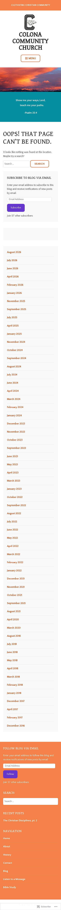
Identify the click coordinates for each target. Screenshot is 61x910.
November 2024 (16, 342)
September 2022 (16, 505)
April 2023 (12, 472)
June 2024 (12, 382)
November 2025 (16, 301)
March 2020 (14, 627)
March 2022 (13, 554)
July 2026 (12, 260)
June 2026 (12, 268)
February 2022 (15, 562)
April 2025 (13, 325)
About (6, 846)
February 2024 (15, 407)
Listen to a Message (14, 879)
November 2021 (16, 587)
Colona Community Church (31, 41)
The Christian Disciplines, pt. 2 (20, 820)
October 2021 (14, 595)
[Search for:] (16, 163)
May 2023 (12, 464)
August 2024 (14, 366)
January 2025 (14, 333)
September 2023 (16, 448)
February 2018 (15, 684)
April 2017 (12, 709)
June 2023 (12, 456)
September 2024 (16, 358)
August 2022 (14, 513)
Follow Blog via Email (21, 748)
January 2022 (14, 570)
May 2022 (12, 537)
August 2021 (13, 611)
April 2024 (13, 391)
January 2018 (14, 693)
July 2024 (12, 374)
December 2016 (16, 725)
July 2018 (12, 644)
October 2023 (15, 439)
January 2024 (14, 415)
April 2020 (13, 619)
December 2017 (16, 701)
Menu (32, 58)
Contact (7, 863)
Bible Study (9, 887)
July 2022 (12, 521)
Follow (10, 774)
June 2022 (12, 529)
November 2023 (16, 431)
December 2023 (16, 423)
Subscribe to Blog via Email (29, 178)
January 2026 (14, 293)
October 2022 (15, 497)
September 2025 (16, 309)
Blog (5, 871)
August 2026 (14, 252)
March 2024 (13, 399)
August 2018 (14, 636)
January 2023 (14, 488)
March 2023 (13, 480)
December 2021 (16, 578)
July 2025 (12, 317)
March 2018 (13, 676)
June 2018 (12, 652)
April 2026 (13, 276)
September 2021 (16, 603)
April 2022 (12, 546)
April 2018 (12, 668)
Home (6, 838)
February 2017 (15, 717)
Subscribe (16, 207)
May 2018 (12, 660)
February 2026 (15, 284)
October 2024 (15, 350)
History (7, 854)
